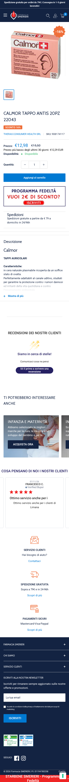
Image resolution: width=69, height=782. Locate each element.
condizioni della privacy (24, 707)
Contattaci (34, 561)
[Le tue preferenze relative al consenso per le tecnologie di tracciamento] (62, 776)
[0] (63, 15)
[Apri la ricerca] (48, 16)
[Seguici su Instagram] (23, 759)
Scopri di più (34, 595)
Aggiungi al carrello (34, 177)
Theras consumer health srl (22, 134)
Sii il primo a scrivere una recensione (34, 370)
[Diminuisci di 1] (25, 164)
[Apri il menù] (5, 15)
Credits (62, 771)
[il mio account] (55, 16)
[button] (34, 778)
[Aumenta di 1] (43, 164)
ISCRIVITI (15, 718)
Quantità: (9, 164)
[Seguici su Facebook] (16, 759)
